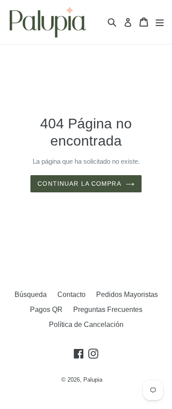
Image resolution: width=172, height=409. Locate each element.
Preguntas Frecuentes (107, 309)
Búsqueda (31, 294)
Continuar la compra (79, 183)
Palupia (92, 379)
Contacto (71, 294)
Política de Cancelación (86, 324)
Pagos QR (46, 309)
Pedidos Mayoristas (127, 294)
